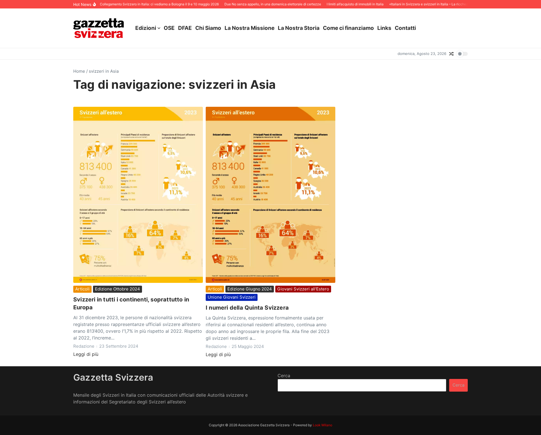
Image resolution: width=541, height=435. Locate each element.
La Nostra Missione (249, 28)
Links (384, 28)
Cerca (284, 375)
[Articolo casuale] (451, 54)
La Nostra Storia (299, 28)
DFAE (185, 28)
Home (79, 71)
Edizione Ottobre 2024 (117, 289)
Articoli (82, 289)
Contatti (405, 28)
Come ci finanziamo (348, 28)
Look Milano (322, 425)
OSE (169, 28)
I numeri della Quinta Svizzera (247, 307)
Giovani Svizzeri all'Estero (303, 289)
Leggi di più (85, 354)
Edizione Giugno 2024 (249, 289)
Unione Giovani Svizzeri (232, 297)
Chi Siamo (208, 28)
